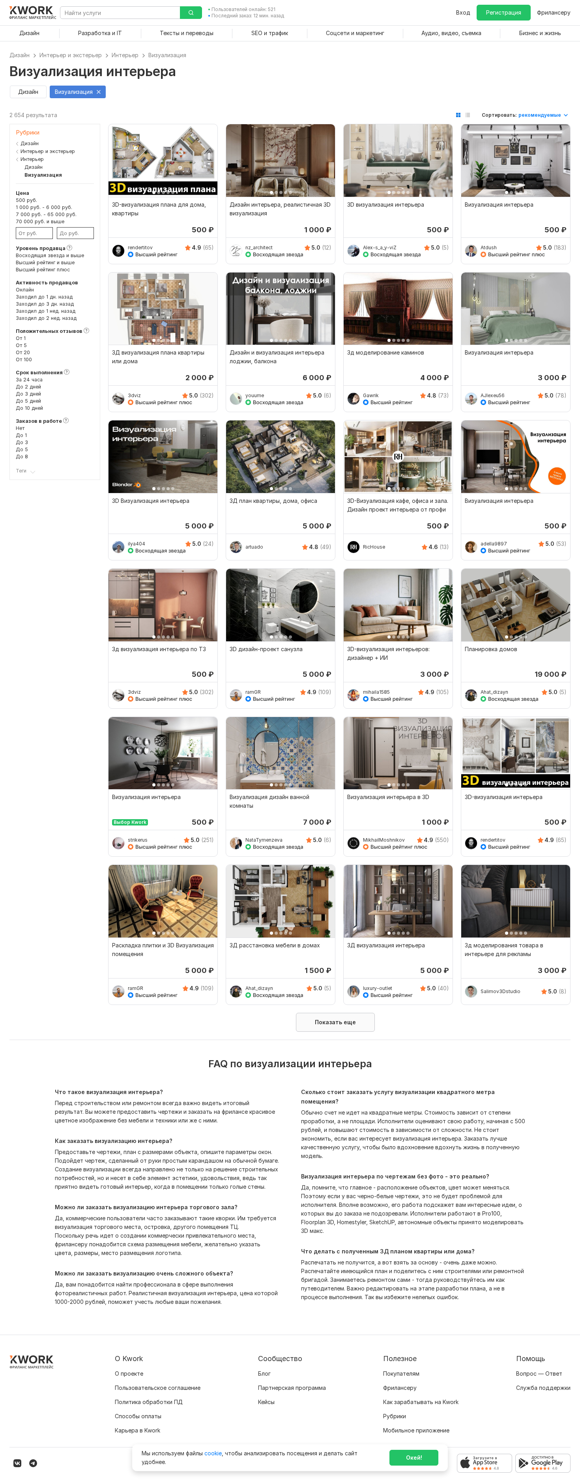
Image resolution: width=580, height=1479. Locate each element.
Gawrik (371, 395)
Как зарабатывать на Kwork (420, 1402)
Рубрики (394, 1416)
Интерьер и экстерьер (48, 151)
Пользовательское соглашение (157, 1387)
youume (254, 395)
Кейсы (266, 1402)
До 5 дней (28, 401)
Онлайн (25, 290)
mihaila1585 (376, 692)
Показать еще (335, 1022)
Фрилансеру (554, 12)
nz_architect (259, 247)
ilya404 (136, 544)
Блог (264, 1373)
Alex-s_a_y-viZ (380, 247)
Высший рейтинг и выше (45, 262)
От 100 (24, 359)
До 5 (22, 449)
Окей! (414, 1457)
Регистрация (503, 12)
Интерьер (32, 159)
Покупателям (401, 1373)
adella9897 (494, 544)
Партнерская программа (292, 1387)
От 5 (21, 345)
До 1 (21, 435)
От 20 (23, 352)
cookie (213, 1453)
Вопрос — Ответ (539, 1373)
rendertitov (140, 247)
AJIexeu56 (493, 395)
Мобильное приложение (416, 1430)
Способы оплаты (138, 1416)
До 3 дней (28, 394)
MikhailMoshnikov (384, 840)
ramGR (253, 692)
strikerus (138, 840)
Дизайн (30, 143)
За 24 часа (29, 380)
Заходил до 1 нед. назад (45, 311)
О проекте (129, 1373)
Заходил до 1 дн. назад (44, 297)
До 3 (22, 442)
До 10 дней (29, 408)
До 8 (22, 456)
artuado (254, 547)
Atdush (489, 247)
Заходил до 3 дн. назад (45, 304)
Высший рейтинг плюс (43, 270)
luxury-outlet (377, 988)
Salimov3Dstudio (500, 991)
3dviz (134, 395)
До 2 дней (28, 387)
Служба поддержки (543, 1387)
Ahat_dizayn (494, 692)
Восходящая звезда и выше (50, 255)
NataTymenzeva (264, 840)
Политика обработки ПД (149, 1402)
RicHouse (374, 547)
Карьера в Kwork (137, 1430)
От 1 (21, 338)
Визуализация (43, 175)
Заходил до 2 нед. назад (46, 318)
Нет (20, 428)
